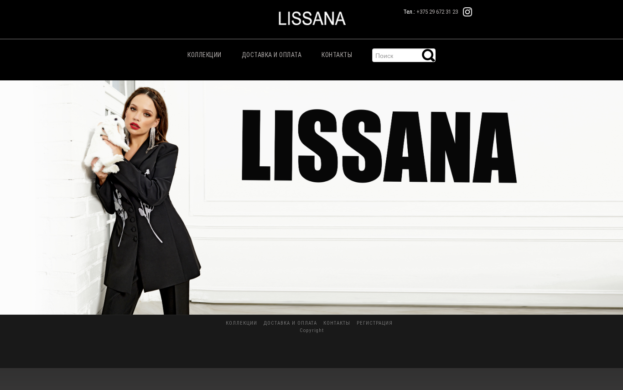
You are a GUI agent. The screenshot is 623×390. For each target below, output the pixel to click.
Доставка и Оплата (272, 54)
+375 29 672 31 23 (437, 11)
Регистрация (375, 323)
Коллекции (204, 54)
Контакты (337, 54)
